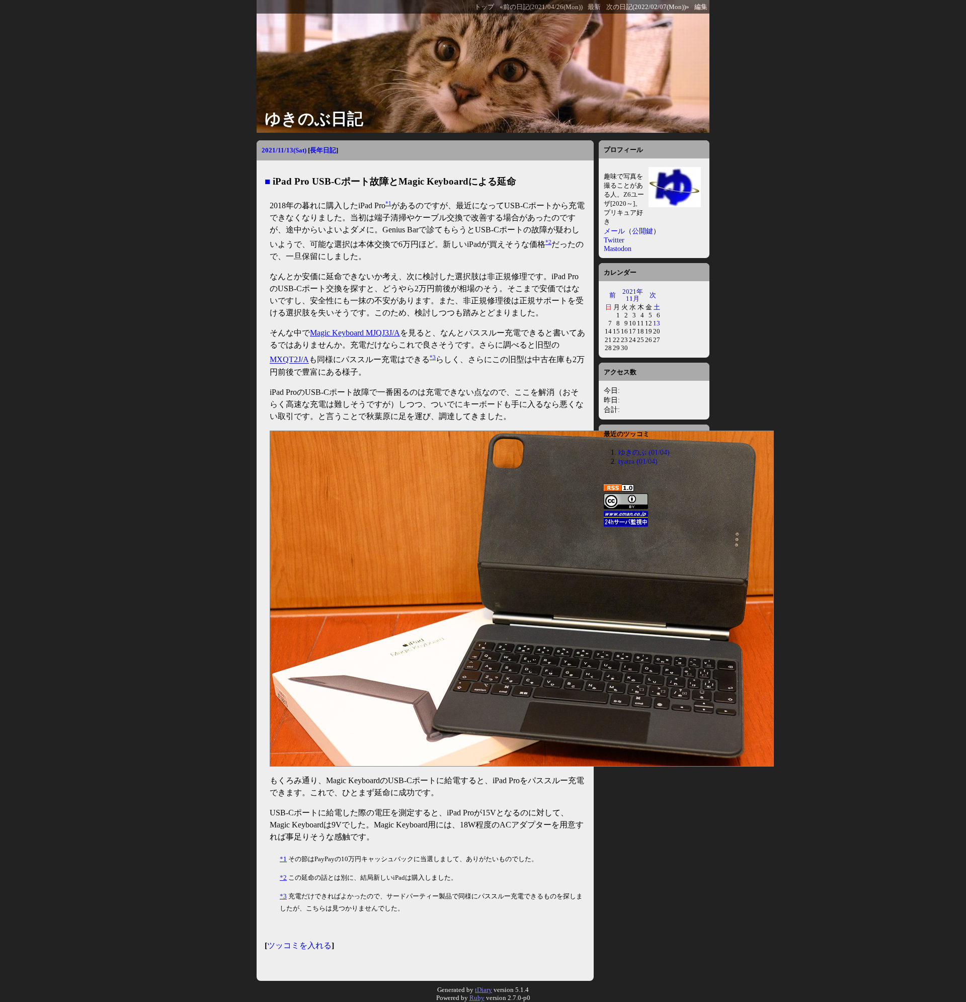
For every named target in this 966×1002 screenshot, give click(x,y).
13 (656, 323)
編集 (700, 7)
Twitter (614, 240)
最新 (594, 7)
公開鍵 (642, 231)
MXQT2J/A (289, 360)
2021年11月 (632, 295)
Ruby (477, 997)
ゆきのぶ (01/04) (644, 452)
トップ (484, 7)
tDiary (483, 989)
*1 (388, 203)
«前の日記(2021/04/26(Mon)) (541, 7)
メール (614, 231)
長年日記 (323, 150)
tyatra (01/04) (638, 461)
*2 (548, 242)
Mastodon (617, 248)
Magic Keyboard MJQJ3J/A (355, 332)
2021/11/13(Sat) (284, 150)
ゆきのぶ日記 (314, 119)
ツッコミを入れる (299, 945)
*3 (433, 357)
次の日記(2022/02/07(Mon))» (647, 7)
